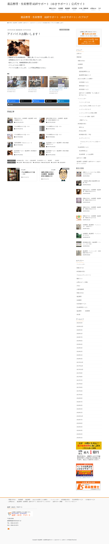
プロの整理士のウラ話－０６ (22, 126)
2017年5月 (79, 387)
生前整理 (55, 162)
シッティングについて (85, 109)
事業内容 (79, 57)
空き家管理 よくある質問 (86, 154)
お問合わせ (11, 501)
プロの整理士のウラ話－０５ (53, 126)
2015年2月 (79, 434)
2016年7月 (79, 401)
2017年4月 (79, 391)
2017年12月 (80, 362)
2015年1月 (79, 437)
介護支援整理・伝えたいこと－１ (16, 88)
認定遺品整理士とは (84, 71)
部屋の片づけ (80, 268)
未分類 (78, 314)
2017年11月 (80, 366)
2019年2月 (79, 351)
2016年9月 (79, 398)
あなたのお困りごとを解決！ (85, 78)
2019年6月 (79, 340)
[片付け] (13, 174)
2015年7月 (79, 419)
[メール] (8, 529)
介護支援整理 (33, 160)
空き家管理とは (83, 150)
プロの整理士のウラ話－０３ (36, 88)
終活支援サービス (84, 89)
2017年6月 (79, 383)
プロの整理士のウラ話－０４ (22, 134)
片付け (26, 160)
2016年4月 (79, 405)
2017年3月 (79, 394)
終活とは (81, 127)
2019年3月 (79, 348)
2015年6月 (79, 423)
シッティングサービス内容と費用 (88, 113)
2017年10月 (80, 369)
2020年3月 (79, 330)
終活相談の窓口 (64, 29)
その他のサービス (90, 499)
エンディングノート (84, 138)
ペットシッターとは (84, 102)
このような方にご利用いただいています (89, 105)
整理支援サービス (84, 85)
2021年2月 (79, 323)
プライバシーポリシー (71, 501)
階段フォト (80, 278)
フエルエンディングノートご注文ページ (90, 142)
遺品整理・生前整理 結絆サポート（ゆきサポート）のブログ (88, 162)
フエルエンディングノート (84, 275)
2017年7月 (79, 380)
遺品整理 (20, 162)
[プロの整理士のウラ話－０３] (38, 81)
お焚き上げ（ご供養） (83, 282)
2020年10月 (80, 326)
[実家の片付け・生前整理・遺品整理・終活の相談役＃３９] (59, 81)
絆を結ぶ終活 (82, 130)
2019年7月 (79, 337)
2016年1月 (79, 412)
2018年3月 (79, 358)
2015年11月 (80, 416)
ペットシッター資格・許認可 (87, 116)
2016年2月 (79, 409)
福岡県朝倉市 (37, 162)
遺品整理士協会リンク (85, 75)
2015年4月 (79, 427)
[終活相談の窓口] (63, 174)
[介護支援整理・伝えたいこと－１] (17, 81)
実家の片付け (81, 60)
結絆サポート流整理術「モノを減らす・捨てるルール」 (89, 94)
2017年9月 (79, 373)
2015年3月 (79, 430)
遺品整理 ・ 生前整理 (53, 160)
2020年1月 (79, 333)
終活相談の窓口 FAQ (85, 134)
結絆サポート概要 (81, 158)
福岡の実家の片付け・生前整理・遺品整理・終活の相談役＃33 (48, 174)
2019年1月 (79, 355)
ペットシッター (82, 98)
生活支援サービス (84, 82)
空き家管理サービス (41, 160)
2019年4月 (79, 344)
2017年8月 (79, 376)
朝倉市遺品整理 (46, 162)
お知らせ (79, 53)
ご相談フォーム (83, 120)
